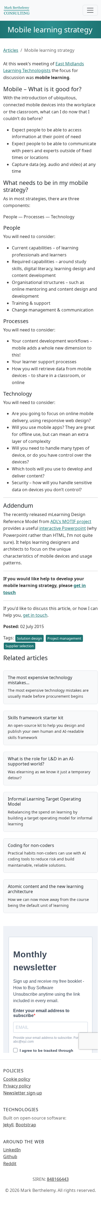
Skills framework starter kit (35, 718)
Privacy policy (17, 1086)
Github (10, 1156)
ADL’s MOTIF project (70, 521)
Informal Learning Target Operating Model (44, 801)
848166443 (58, 1179)
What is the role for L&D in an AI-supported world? (41, 761)
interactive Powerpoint (62, 528)
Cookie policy (16, 1079)
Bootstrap (26, 1125)
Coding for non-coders (31, 845)
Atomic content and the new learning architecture (45, 888)
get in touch (35, 615)
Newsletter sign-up (22, 1093)
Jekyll (8, 1125)
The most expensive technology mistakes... (40, 680)
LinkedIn (12, 1150)
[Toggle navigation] (90, 10)
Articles (10, 50)
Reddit (9, 1164)
